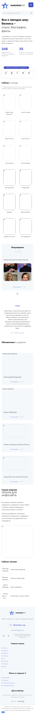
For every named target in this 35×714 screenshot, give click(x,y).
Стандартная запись (8, 685)
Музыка (5, 650)
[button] (14, 251)
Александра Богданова (18, 569)
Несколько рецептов (8, 683)
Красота (5, 653)
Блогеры (5, 661)
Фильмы (5, 648)
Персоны (5, 656)
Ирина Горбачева (16, 587)
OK (3, 712)
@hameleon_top (19, 625)
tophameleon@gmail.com (17, 630)
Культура (5, 664)
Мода (4, 666)
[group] (17, 273)
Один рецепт (6, 677)
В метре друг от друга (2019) (20, 596)
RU (4, 658)
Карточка (5, 680)
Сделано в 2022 (13, 701)
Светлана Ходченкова (17, 578)
